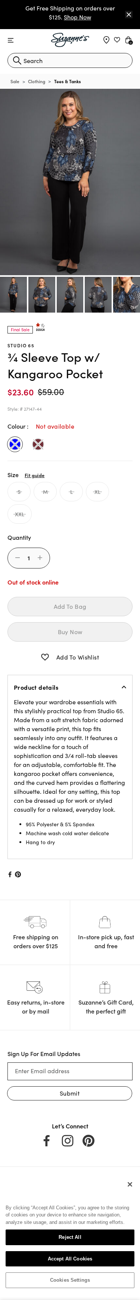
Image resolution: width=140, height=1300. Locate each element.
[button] (45, 657)
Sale (14, 81)
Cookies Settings (70, 1280)
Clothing (36, 81)
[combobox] (70, 60)
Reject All (70, 1237)
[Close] (129, 14)
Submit (70, 1093)
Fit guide (34, 475)
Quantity (19, 537)
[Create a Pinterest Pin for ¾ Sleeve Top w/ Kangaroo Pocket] (18, 874)
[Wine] (38, 444)
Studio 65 (20, 345)
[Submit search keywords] (17, 60)
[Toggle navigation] (10, 40)
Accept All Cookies (70, 1259)
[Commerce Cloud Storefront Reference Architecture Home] (70, 40)
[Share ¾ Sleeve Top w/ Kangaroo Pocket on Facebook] (9, 874)
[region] (70, 1235)
